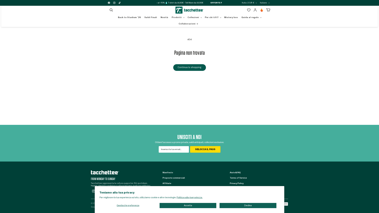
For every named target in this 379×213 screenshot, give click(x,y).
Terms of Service (238, 178)
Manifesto (168, 173)
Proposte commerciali (174, 178)
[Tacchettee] (105, 172)
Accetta (188, 205)
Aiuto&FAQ (235, 173)
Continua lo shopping (189, 67)
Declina (248, 205)
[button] (111, 10)
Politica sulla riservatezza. (190, 197)
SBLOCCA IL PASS (205, 149)
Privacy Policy (237, 183)
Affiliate (167, 183)
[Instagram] (93, 191)
